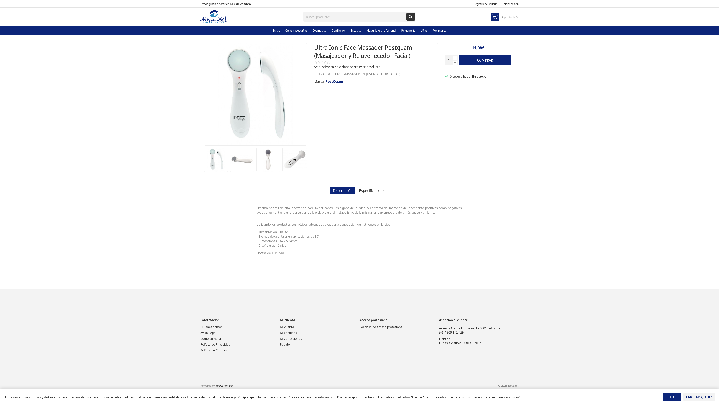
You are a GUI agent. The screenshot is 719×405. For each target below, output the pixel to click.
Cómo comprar (210, 338)
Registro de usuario (485, 4)
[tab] (342, 190)
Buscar (410, 17)
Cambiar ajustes (699, 397)
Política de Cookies (213, 350)
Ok (672, 397)
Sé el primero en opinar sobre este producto (347, 66)
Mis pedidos (288, 333)
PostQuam (334, 81)
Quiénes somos (211, 327)
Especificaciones (372, 190)
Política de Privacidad (215, 344)
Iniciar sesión (511, 4)
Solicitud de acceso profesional (381, 327)
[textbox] (355, 17)
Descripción (343, 190)
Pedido (285, 344)
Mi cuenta (287, 327)
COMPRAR (485, 60)
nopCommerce (225, 385)
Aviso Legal (208, 333)
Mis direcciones (291, 338)
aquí (301, 397)
